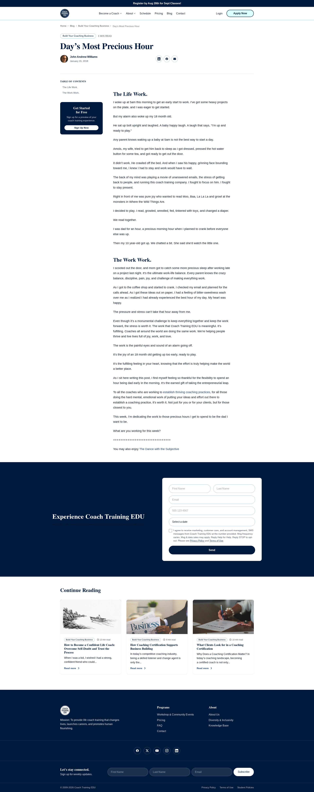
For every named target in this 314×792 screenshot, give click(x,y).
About (129, 13)
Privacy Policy (197, 540)
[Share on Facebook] (167, 59)
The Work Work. (70, 92)
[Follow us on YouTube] (157, 750)
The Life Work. (70, 87)
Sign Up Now (81, 127)
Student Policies (245, 787)
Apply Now (240, 13)
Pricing (159, 13)
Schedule (145, 13)
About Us (214, 714)
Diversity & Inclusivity (221, 720)
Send (212, 550)
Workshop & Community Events (175, 714)
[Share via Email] (174, 59)
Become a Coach (109, 13)
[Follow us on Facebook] (137, 750)
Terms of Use (216, 540)
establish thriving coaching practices (186, 392)
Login (219, 13)
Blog (169, 13)
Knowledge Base (219, 725)
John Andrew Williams (83, 56)
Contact (180, 13)
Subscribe (244, 771)
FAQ (159, 725)
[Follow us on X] (147, 750)
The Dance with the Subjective (159, 449)
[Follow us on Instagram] (166, 750)
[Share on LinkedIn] (159, 59)
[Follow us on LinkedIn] (176, 750)
